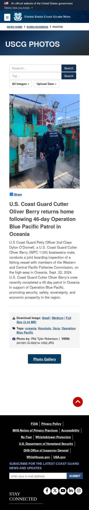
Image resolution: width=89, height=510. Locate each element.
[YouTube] (62, 491)
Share (18, 194)
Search (68, 68)
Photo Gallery (44, 359)
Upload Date (46, 84)
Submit (74, 476)
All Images (20, 84)
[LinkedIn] (71, 491)
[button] (19, 7)
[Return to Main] (78, 404)
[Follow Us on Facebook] (47, 491)
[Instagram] (78, 491)
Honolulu (44, 328)
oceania (30, 328)
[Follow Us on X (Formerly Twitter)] (55, 491)
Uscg (56, 328)
